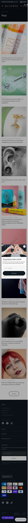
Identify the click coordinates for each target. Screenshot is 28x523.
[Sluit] (24, 246)
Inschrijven (13, 273)
